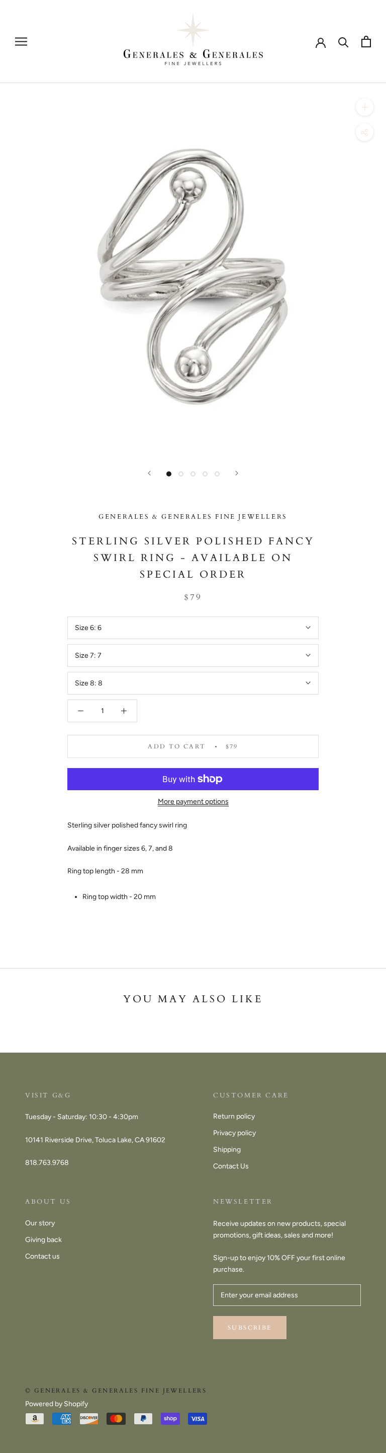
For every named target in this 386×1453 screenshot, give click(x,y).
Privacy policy (234, 1133)
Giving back (43, 1239)
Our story (40, 1223)
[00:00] (193, 270)
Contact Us (231, 1166)
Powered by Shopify (56, 1404)
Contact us (42, 1256)
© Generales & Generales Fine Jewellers (116, 1391)
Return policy (234, 1116)
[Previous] (149, 473)
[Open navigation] (21, 41)
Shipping (227, 1149)
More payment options (193, 801)
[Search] (343, 41)
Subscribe (250, 1328)
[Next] (236, 473)
